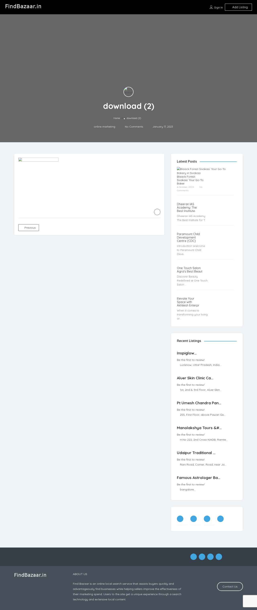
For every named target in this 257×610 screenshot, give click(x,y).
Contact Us (230, 594)
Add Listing (240, 15)
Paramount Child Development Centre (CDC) (188, 245)
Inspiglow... (187, 361)
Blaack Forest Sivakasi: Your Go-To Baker (190, 188)
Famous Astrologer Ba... (198, 485)
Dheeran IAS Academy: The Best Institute (187, 215)
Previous (30, 235)
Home (116, 126)
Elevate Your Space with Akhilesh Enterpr (188, 310)
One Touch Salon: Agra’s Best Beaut (189, 277)
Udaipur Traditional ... (196, 460)
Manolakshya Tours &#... (199, 435)
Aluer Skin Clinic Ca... (195, 386)
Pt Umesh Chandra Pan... (199, 410)
